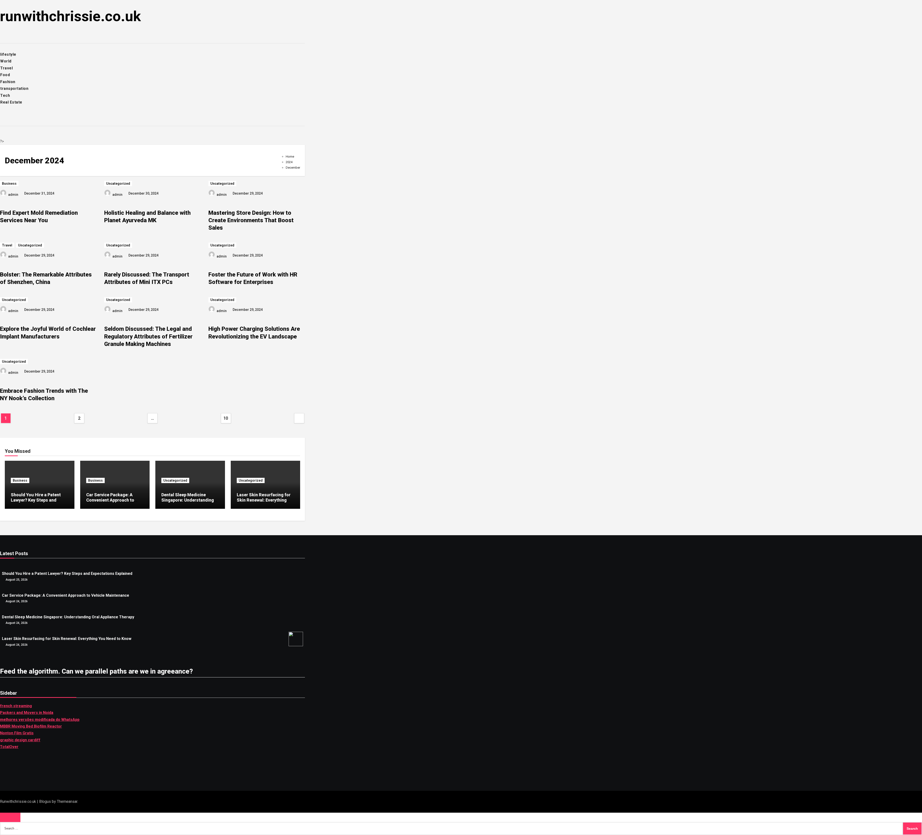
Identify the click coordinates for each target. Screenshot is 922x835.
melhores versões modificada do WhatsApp (39, 719)
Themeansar (67, 801)
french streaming (16, 706)
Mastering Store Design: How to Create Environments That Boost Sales (251, 220)
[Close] (10, 817)
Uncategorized (118, 183)
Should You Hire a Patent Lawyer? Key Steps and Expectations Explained (36, 500)
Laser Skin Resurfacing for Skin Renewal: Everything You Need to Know (264, 500)
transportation (14, 88)
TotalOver (9, 747)
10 (226, 418)
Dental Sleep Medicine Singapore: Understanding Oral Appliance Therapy (187, 500)
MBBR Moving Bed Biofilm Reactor (31, 726)
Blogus (45, 801)
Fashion (7, 82)
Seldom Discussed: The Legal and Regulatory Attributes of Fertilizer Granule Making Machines (148, 336)
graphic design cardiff (20, 740)
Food (5, 75)
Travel (6, 68)
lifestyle (8, 54)
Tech (5, 95)
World (6, 61)
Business (9, 183)
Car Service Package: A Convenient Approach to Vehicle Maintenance (110, 500)
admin (13, 194)
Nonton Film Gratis (17, 733)
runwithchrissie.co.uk (70, 16)
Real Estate (11, 102)
